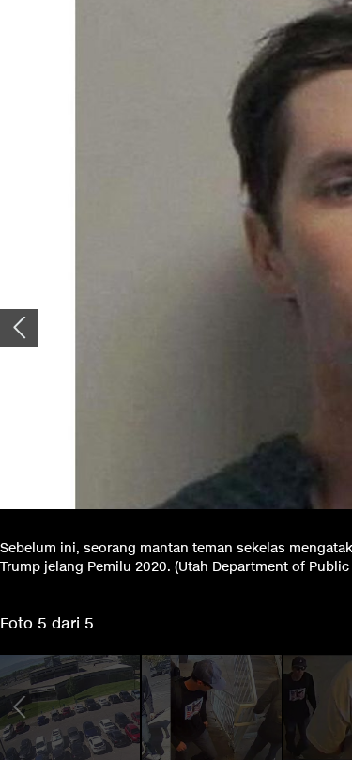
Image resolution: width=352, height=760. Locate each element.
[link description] (70, 707)
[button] (19, 328)
